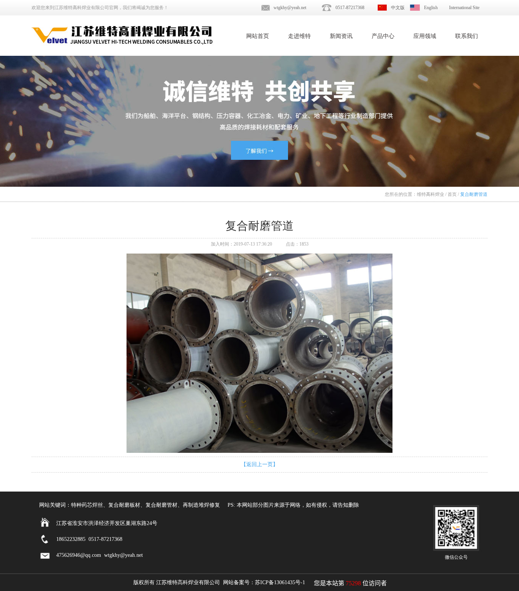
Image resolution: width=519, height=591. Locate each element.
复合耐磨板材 (124, 505)
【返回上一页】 (259, 464)
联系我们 (466, 36)
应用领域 (424, 36)
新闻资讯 (341, 36)
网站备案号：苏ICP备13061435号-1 (264, 582)
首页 (452, 194)
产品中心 (383, 36)
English (431, 7)
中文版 (398, 7)
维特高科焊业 (430, 194)
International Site (464, 7)
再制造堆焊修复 (201, 505)
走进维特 (299, 36)
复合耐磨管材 (161, 505)
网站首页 (257, 36)
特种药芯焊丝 (87, 505)
